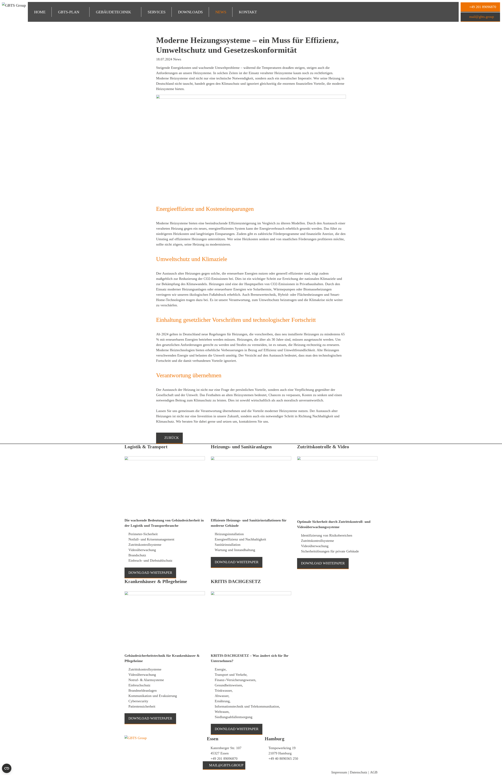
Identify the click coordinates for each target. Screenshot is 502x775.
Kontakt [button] (248, 12)
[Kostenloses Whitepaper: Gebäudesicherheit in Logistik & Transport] (165, 487)
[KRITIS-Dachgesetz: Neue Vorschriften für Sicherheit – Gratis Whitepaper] (251, 622)
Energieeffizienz (175, 209)
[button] (71, 12)
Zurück (171, 438)
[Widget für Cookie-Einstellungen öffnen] (6, 768)
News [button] (220, 12)
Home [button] (39, 12)
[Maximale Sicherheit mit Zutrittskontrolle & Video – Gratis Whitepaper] (337, 487)
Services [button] (157, 12)
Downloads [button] (190, 12)
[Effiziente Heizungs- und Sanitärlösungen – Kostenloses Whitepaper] (251, 487)
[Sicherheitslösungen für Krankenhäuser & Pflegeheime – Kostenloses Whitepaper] (165, 622)
